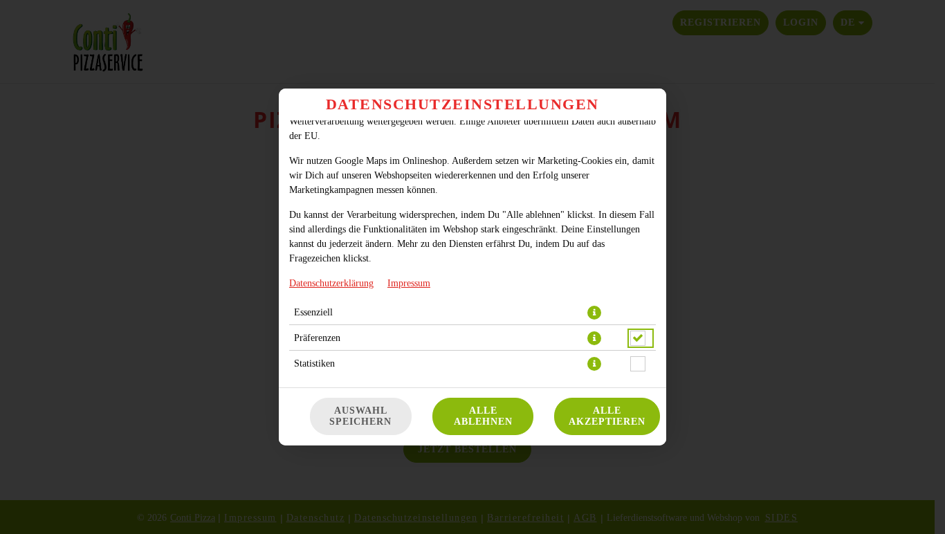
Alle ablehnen (483, 416)
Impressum (408, 283)
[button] (594, 313)
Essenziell (313, 312)
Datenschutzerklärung (331, 283)
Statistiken (314, 363)
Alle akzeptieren (607, 416)
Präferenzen (317, 338)
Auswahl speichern (360, 416)
